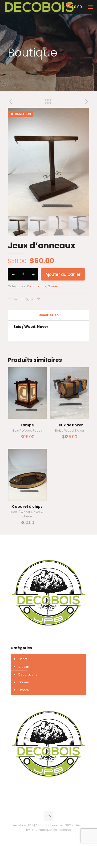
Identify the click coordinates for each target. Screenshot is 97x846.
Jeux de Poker (70, 425)
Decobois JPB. (22, 825)
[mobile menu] (91, 7)
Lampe (27, 425)
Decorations (36, 286)
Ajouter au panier (63, 274)
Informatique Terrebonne (51, 829)
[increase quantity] (33, 274)
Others (23, 690)
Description (49, 315)
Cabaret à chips (27, 506)
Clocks (23, 666)
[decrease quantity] (13, 274)
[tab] (48, 315)
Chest (22, 659)
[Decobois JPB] (39, 7)
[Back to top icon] (48, 816)
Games (53, 286)
